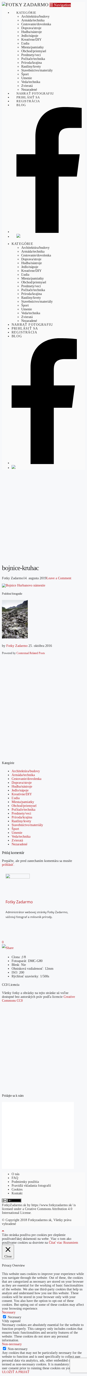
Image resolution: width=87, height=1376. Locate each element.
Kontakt (17, 1193)
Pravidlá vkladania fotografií (31, 1185)
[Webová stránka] (30, 925)
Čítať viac (55, 1242)
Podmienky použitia (25, 1182)
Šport (15, 829)
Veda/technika (21, 836)
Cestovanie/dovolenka (26, 779)
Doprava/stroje (22, 782)
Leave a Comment (58, 578)
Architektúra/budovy (26, 771)
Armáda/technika (23, 775)
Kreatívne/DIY (22, 794)
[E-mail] (9, 925)
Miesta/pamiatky (23, 802)
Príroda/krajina (22, 817)
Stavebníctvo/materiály (27, 825)
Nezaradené (19, 844)
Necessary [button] (8, 1312)
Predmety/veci (21, 813)
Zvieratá (17, 840)
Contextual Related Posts (30, 653)
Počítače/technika (23, 809)
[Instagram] (23, 925)
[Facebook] (16, 925)
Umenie (17, 833)
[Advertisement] (43, 516)
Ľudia (16, 798)
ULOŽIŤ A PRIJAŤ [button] (15, 1372)
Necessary (14, 1317)
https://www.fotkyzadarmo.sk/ (51, 1205)
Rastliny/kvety (21, 821)
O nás (15, 1174)
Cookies (17, 1189)
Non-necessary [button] (12, 1344)
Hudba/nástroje (22, 786)
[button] (60, 5)
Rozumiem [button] (70, 1242)
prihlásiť (8, 864)
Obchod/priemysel (24, 806)
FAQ (15, 1178)
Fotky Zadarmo (17, 646)
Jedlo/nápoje (20, 790)
